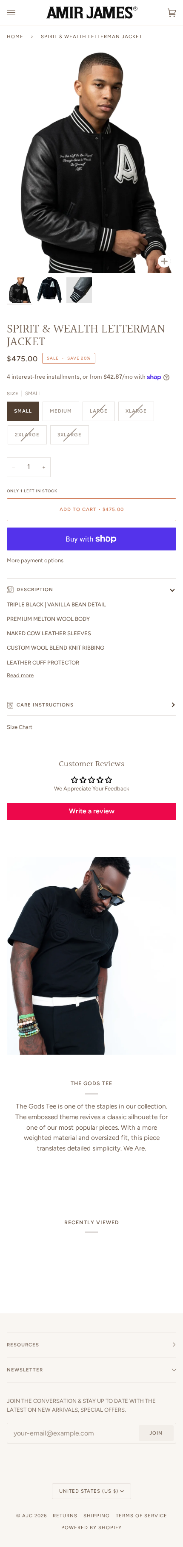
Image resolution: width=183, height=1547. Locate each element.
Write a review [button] (91, 811)
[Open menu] (19, 12)
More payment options (35, 560)
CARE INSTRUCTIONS (45, 705)
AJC (27, 1516)
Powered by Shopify (91, 1527)
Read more (20, 675)
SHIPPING (96, 1516)
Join (156, 1433)
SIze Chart (19, 727)
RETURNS (65, 1516)
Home (15, 36)
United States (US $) (88, 1491)
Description (35, 589)
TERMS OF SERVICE (141, 1516)
